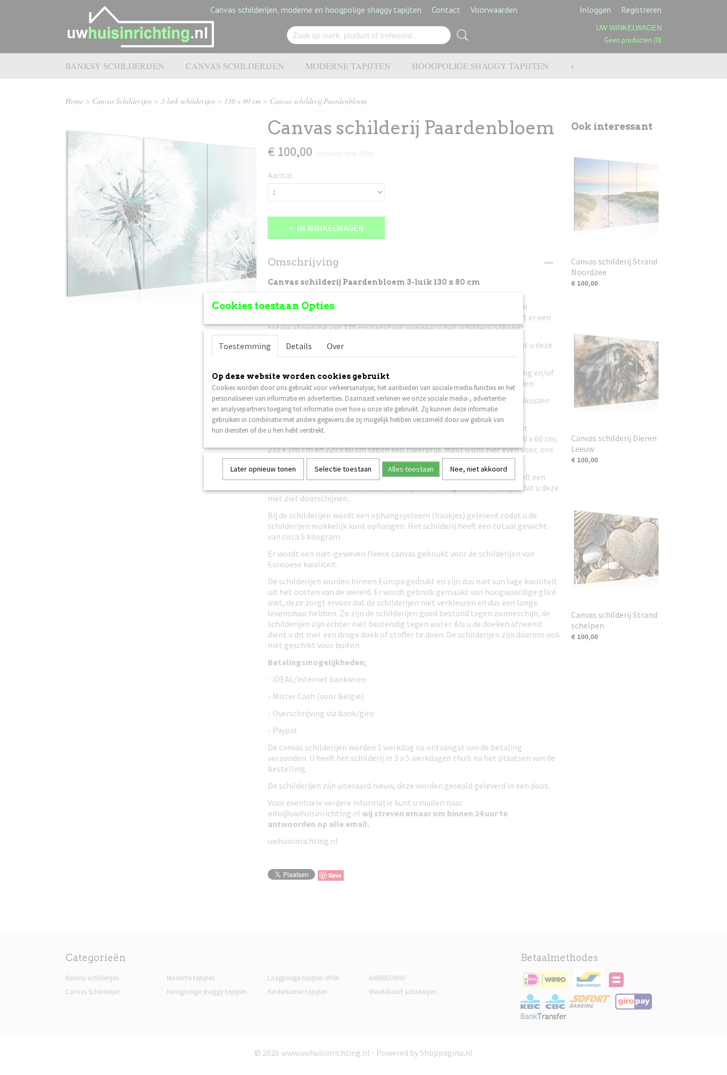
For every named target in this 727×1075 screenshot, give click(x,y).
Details (299, 346)
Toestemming (245, 346)
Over (335, 346)
